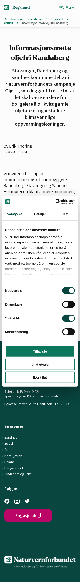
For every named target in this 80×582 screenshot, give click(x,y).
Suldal (8, 444)
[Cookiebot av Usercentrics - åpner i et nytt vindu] (56, 202)
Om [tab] (65, 214)
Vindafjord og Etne (18, 474)
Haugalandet (13, 468)
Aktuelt (8, 23)
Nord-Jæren (13, 456)
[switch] (68, 304)
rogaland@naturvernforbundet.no (40, 396)
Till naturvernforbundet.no (25, 19)
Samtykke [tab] (14, 214)
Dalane (9, 462)
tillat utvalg (40, 364)
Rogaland (21, 7)
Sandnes (10, 438)
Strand (9, 450)
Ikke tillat (40, 377)
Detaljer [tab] (40, 214)
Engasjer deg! (28, 515)
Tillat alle (40, 351)
